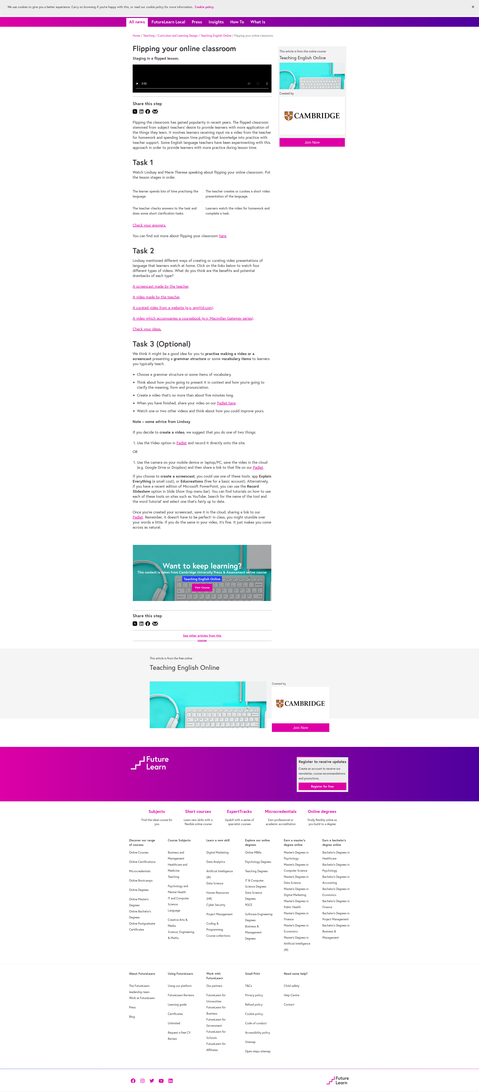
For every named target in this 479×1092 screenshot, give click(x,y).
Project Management (219, 914)
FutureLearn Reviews (181, 995)
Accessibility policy (257, 1032)
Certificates (175, 1014)
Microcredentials (139, 871)
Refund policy (254, 1004)
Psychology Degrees (258, 862)
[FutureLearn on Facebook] (134, 1080)
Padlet (181, 443)
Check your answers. (149, 225)
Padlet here (226, 403)
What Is (258, 22)
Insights (216, 22)
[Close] (473, 7)
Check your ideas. (147, 329)
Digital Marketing (217, 852)
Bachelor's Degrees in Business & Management (336, 931)
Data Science (214, 883)
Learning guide (177, 1004)
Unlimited (174, 1023)
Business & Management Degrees (253, 932)
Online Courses (138, 852)
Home (136, 35)
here (222, 235)
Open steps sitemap (258, 1051)
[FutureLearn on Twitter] (151, 1080)
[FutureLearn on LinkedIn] (170, 1080)
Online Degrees (139, 890)
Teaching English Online (216, 35)
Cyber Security (215, 905)
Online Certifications (142, 862)
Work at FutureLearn (142, 998)
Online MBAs (253, 852)
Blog (132, 1016)
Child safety (291, 986)
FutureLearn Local (168, 22)
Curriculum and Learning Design (178, 35)
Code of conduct (256, 1023)
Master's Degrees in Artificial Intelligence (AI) (297, 944)
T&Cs (248, 986)
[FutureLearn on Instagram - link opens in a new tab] (142, 1080)
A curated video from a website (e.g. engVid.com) (173, 307)
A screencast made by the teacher (160, 286)
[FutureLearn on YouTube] (161, 1080)
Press (197, 22)
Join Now (312, 142)
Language (174, 910)
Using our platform (180, 986)
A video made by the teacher (156, 297)
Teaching (149, 35)
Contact (289, 1004)
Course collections (218, 935)
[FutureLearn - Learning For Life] (338, 1080)
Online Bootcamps (140, 880)
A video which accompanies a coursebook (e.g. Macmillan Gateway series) (193, 318)
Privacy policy (254, 995)
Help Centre (291, 995)
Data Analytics (215, 862)
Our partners (214, 986)
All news (137, 22)
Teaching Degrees (256, 871)
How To (237, 22)
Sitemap (250, 1042)
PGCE (248, 905)
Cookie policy (254, 1014)
